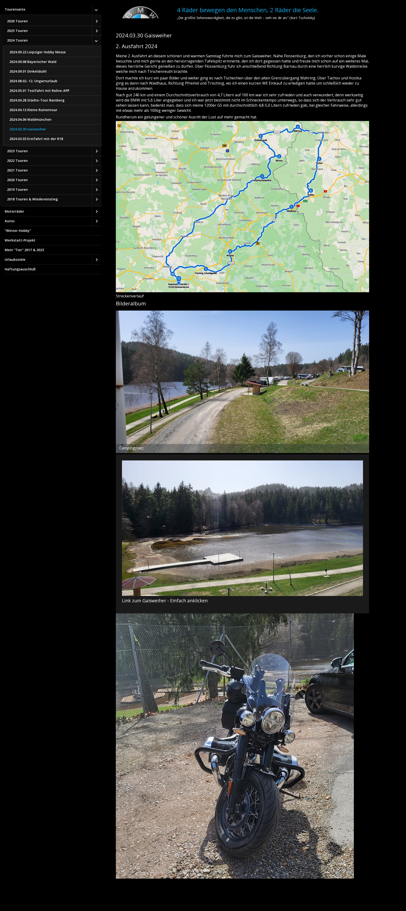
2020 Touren (17, 180)
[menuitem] (51, 106)
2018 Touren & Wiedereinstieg (32, 199)
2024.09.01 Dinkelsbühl (28, 71)
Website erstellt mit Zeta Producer (143, 898)
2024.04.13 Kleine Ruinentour (33, 110)
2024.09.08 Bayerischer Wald (32, 61)
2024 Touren (17, 40)
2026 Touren (17, 21)
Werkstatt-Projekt (20, 240)
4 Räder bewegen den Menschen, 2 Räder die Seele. (248, 10)
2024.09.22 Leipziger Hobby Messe (37, 52)
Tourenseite (15, 9)
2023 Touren (17, 151)
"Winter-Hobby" (18, 230)
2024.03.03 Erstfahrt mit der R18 (36, 138)
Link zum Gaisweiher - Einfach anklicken (242, 534)
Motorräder (14, 211)
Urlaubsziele (15, 259)
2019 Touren (17, 189)
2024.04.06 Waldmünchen (30, 119)
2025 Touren (17, 30)
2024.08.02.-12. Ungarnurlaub (33, 81)
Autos (10, 221)
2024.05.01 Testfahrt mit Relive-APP (39, 90)
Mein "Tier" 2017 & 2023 (24, 250)
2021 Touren (17, 170)
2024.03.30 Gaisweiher (27, 129)
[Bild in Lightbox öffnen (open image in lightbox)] (242, 206)
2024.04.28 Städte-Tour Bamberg (36, 100)
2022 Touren (17, 160)
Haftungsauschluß (20, 269)
